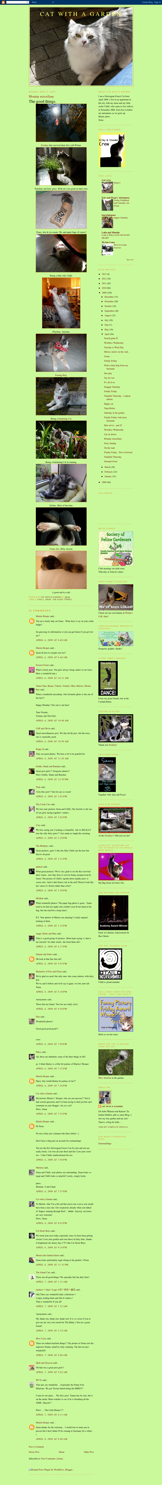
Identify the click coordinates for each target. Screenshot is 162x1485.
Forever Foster (42, 664)
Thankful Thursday (113, 456)
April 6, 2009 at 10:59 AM (52, 741)
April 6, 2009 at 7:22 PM (51, 1068)
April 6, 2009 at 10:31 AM (52, 677)
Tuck (38, 786)
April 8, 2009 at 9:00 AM (51, 1438)
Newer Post (34, 1451)
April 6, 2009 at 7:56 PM (51, 1159)
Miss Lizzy (41, 1338)
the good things (62, 599)
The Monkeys (42, 845)
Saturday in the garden (114, 412)
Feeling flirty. (61, 375)
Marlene (39, 1167)
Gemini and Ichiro (44, 954)
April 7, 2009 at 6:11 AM (51, 1414)
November (109, 301)
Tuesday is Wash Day (114, 347)
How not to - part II (113, 425)
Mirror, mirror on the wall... (117, 351)
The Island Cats (43, 1272)
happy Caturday (121, 217)
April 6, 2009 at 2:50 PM (51, 890)
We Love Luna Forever (120, 246)
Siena (48, 599)
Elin (38, 1016)
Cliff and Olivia (43, 728)
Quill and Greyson (44, 1362)
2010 (104, 287)
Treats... (108, 356)
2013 (104, 273)
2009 (104, 292)
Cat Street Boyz (43, 1230)
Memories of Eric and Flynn (49, 971)
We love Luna (108, 242)
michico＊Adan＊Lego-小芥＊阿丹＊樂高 (55, 1289)
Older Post (89, 1451)
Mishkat (39, 898)
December (109, 296)
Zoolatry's (109, 835)
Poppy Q (40, 749)
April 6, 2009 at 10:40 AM (52, 720)
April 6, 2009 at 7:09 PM (51, 1043)
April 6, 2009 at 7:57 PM (51, 1191)
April (107, 334)
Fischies (44, 145)
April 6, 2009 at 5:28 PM (51, 991)
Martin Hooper (42, 616)
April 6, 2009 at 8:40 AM (51, 640)
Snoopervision (110, 461)
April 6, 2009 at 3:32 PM (51, 925)
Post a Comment (36, 1446)
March (108, 466)
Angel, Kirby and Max (46, 933)
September (110, 310)
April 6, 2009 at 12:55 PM (52, 779)
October (108, 306)
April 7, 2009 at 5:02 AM (51, 1372)
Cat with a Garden (81, 14)
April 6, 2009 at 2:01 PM (51, 796)
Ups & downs (110, 434)
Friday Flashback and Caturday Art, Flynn (122, 203)
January (108, 476)
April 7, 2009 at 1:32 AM (51, 1306)
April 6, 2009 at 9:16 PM (51, 1247)
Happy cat (108, 403)
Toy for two (109, 377)
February (109, 471)
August (108, 315)
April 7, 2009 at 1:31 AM (51, 1281)
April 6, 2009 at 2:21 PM (51, 858)
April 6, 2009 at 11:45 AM (52, 758)
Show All (130, 260)
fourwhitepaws (109, 215)
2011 (104, 283)
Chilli (40, 599)
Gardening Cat (64, 418)
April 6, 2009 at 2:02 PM (51, 817)
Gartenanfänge (104, 1143)
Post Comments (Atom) (52, 1458)
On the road (109, 447)
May (107, 329)
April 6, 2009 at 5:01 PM (51, 963)
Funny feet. (55, 548)
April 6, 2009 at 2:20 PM (51, 837)
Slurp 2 (117, 182)
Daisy (38, 1051)
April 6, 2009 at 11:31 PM (52, 1264)
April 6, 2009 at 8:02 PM (51, 1223)
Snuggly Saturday (112, 386)
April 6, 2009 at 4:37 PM (51, 946)
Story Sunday (110, 443)
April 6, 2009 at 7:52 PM (51, 1113)
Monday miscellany (113, 438)
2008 (104, 482)
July (107, 320)
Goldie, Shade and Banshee (48, 766)
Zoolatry (112, 744)
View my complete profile (113, 1127)
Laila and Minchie (111, 232)
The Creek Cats (43, 804)
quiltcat (39, 866)
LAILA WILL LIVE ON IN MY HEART (116, 236)
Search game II (111, 338)
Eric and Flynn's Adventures (116, 197)
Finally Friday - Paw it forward (118, 452)
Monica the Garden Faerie (47, 1255)
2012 (104, 278)
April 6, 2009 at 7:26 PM (51, 1085)
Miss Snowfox (104, 1077)
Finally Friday (110, 360)
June (107, 324)
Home (61, 1451)
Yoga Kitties (109, 408)
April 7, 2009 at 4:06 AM (51, 1355)
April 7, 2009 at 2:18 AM (51, 1330)
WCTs (39, 1379)
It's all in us (109, 382)
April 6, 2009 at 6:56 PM (51, 1008)
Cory (38, 825)
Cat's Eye (106, 180)
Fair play (108, 373)
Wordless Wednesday (114, 342)
